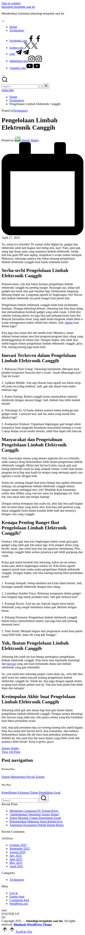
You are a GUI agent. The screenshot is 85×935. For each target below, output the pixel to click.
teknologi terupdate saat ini (18, 6)
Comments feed (19, 900)
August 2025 (17, 852)
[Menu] (3, 21)
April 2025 (16, 866)
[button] (40, 86)
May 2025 (15, 862)
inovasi (11, 663)
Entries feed (16, 896)
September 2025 (19, 848)
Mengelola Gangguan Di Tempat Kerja (33, 810)
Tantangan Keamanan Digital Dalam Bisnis (36, 825)
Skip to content (11, 3)
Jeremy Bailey (10, 748)
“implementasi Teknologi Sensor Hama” (34, 814)
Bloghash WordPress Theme (33, 924)
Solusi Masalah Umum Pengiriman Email (35, 818)
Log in (13, 893)
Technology (20, 110)
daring (69, 322)
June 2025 (15, 859)
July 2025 (15, 855)
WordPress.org (18, 903)
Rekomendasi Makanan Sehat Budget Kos (35, 821)
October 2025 (18, 845)
